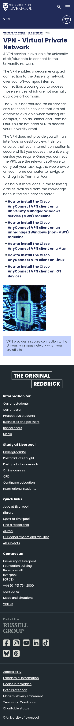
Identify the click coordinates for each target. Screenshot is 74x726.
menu (66, 19)
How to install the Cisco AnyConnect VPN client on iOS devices (34, 271)
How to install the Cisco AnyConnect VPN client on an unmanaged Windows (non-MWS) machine (38, 230)
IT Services (35, 32)
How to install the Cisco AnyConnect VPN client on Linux (36, 257)
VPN (6, 19)
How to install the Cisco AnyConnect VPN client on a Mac (37, 246)
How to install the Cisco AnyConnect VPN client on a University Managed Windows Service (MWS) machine (34, 208)
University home (14, 32)
